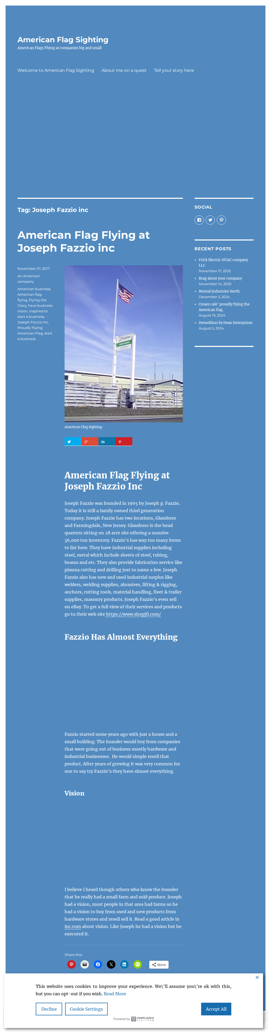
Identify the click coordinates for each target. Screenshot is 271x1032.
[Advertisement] (137, 145)
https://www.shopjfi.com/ (133, 614)
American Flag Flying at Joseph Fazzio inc (83, 241)
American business (33, 289)
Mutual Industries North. (220, 291)
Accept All (216, 1009)
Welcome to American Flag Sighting (55, 70)
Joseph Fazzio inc (32, 322)
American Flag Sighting (63, 39)
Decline (49, 1009)
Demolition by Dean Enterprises (225, 323)
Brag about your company (220, 278)
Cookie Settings (86, 1009)
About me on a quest (124, 70)
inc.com (73, 926)
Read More (115, 993)
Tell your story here (174, 70)
